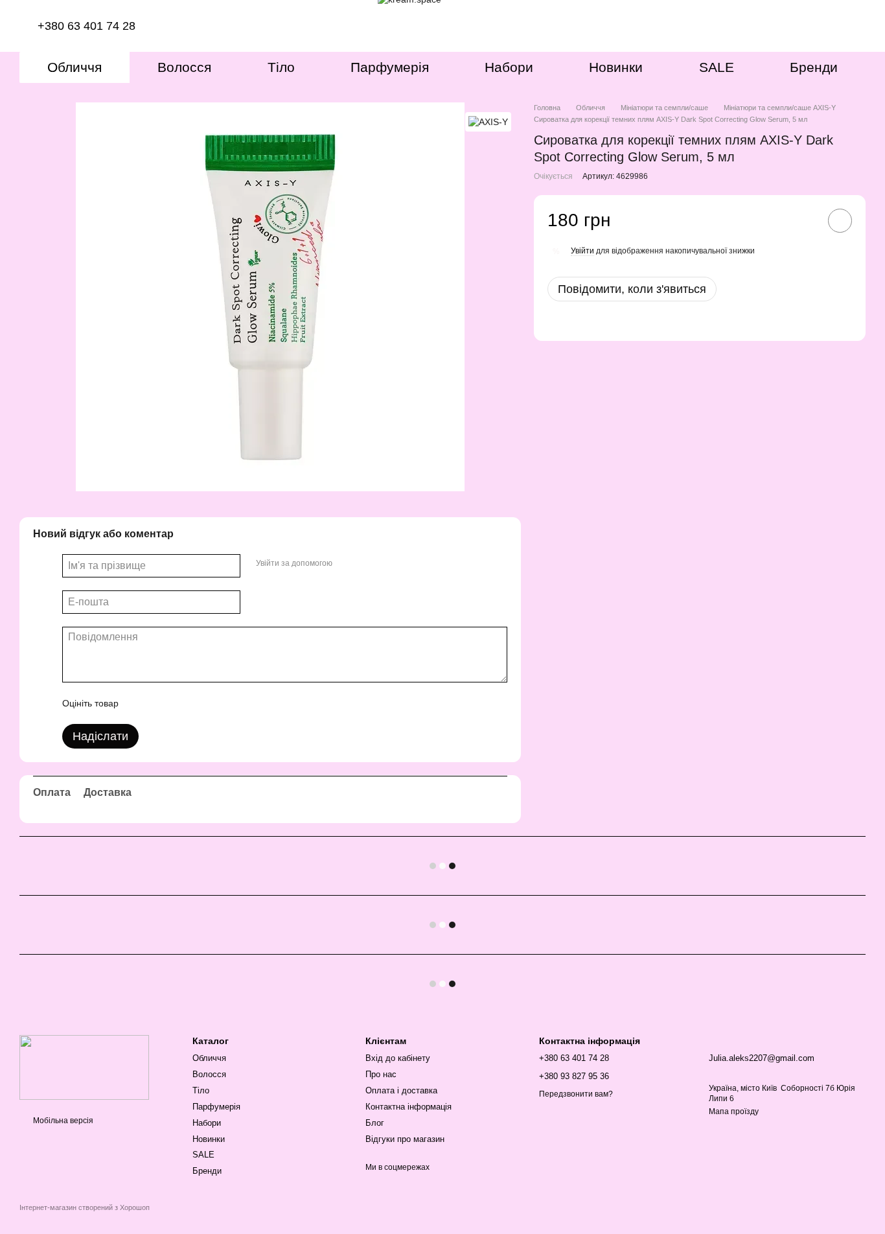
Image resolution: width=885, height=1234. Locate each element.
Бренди (814, 67)
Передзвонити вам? (576, 1094)
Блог (374, 1123)
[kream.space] (84, 1066)
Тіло (281, 67)
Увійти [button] (582, 250)
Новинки (616, 67)
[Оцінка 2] (160, 703)
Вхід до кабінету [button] (397, 1058)
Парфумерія (390, 67)
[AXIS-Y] (488, 121)
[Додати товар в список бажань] (840, 221)
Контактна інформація (408, 1107)
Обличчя (74, 67)
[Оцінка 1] (140, 703)
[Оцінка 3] (181, 703)
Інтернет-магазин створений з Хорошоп (84, 1207)
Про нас (381, 1074)
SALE (716, 67)
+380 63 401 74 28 (88, 26)
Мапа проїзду (734, 1111)
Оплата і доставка (401, 1090)
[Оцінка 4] (202, 703)
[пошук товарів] (767, 26)
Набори (509, 67)
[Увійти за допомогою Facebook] (346, 564)
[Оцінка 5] (223, 703)
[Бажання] (801, 26)
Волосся (184, 67)
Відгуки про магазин (404, 1139)
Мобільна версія (62, 1120)
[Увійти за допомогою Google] (367, 564)
